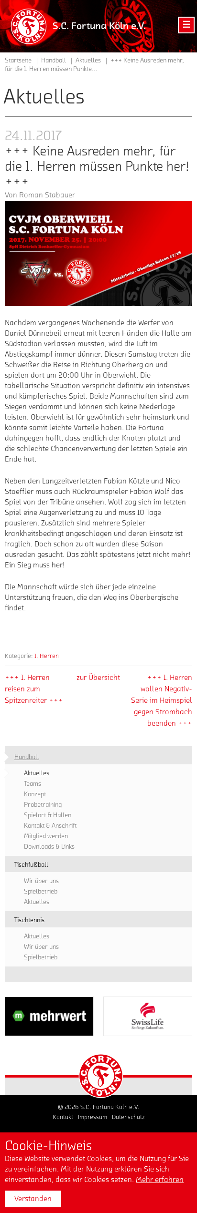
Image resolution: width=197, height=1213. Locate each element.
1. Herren (46, 656)
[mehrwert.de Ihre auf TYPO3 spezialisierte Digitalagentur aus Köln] (49, 1016)
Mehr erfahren (160, 1179)
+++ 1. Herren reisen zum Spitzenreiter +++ (34, 689)
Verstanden (33, 1199)
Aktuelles (88, 60)
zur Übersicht (98, 677)
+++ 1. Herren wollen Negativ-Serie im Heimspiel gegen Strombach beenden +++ (161, 700)
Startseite (18, 60)
